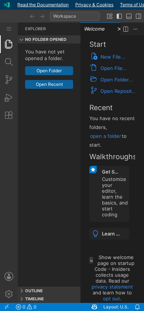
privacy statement (112, 287)
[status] (72, 307)
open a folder (105, 136)
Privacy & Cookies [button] (94, 4)
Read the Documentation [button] (43, 4)
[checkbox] (91, 260)
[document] (112, 169)
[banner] (72, 5)
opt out (111, 298)
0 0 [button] (29, 307)
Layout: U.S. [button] (115, 307)
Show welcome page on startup (115, 260)
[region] (49, 165)
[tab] (9, 44)
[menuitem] (9, 28)
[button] (32, 16)
